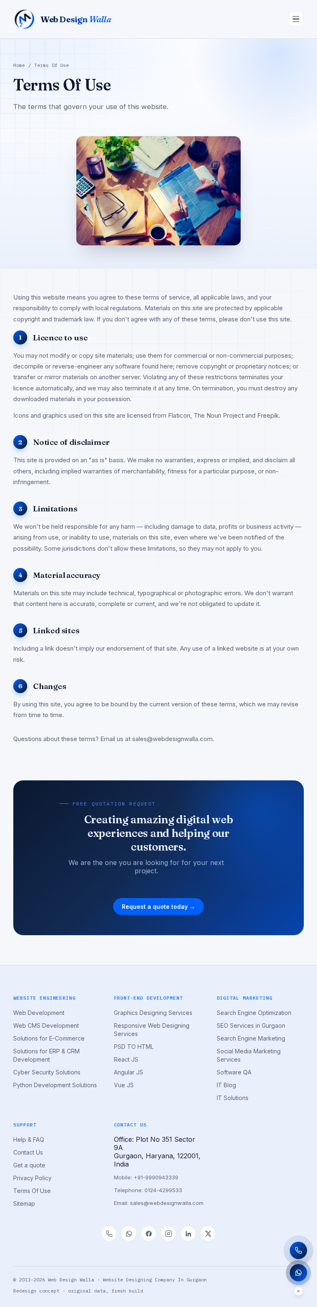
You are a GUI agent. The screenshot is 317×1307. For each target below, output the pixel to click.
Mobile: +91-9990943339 (146, 1177)
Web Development (38, 1012)
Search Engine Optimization (254, 1012)
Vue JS (124, 1084)
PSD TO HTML (134, 1046)
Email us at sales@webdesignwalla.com (156, 739)
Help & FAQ (28, 1139)
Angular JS (128, 1072)
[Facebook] (148, 1233)
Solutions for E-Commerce (49, 1038)
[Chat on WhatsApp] (129, 1233)
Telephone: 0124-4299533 (148, 1190)
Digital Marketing (244, 998)
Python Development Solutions (55, 1084)
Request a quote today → (158, 906)
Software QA (234, 1072)
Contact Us (28, 1152)
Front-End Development (148, 998)
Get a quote (29, 1165)
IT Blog (226, 1084)
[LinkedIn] (188, 1233)
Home (19, 65)
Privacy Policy (32, 1177)
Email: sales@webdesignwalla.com (158, 1203)
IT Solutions (232, 1097)
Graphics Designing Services (153, 1012)
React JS (126, 1059)
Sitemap (24, 1203)
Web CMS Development (46, 1025)
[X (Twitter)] (208, 1233)
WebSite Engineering (44, 998)
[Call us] (109, 1233)
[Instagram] (168, 1233)
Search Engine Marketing (251, 1038)
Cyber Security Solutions (46, 1072)
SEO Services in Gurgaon (251, 1025)
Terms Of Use (32, 1190)
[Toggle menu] (296, 19)
